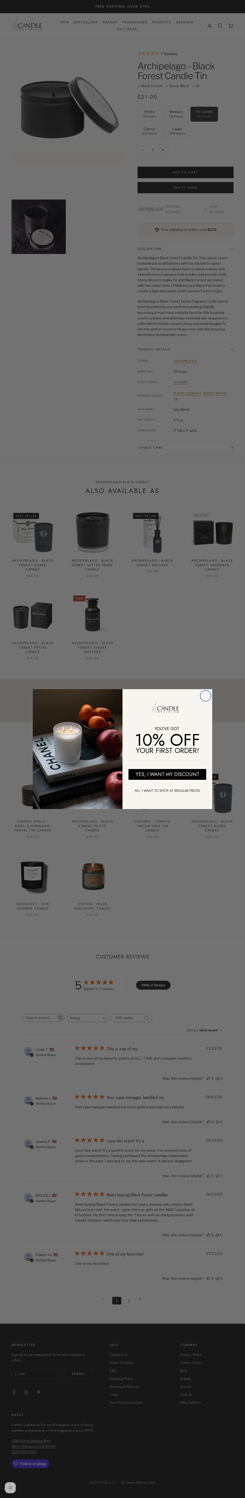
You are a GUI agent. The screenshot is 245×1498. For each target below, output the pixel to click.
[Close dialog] (205, 695)
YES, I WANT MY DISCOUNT (167, 774)
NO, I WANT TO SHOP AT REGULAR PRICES (167, 790)
